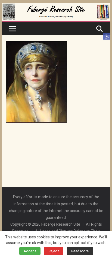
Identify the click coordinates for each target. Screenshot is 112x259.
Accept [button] (30, 251)
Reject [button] (53, 251)
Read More (80, 251)
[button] (106, 36)
